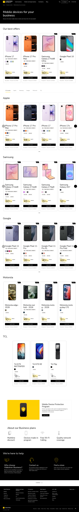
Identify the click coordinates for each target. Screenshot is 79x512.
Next (75, 126)
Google (28, 90)
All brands (7, 90)
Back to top (72, 489)
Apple (14, 90)
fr (75, 508)
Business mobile (9, 4)
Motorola (35, 90)
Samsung (21, 90)
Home (4, 4)
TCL (41, 90)
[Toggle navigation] (42, 482)
